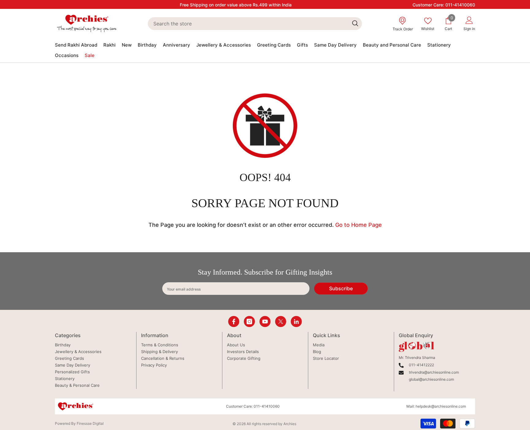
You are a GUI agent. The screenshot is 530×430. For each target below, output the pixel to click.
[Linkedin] (296, 321)
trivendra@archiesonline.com (434, 372)
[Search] (255, 23)
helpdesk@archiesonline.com (441, 406)
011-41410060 (460, 4)
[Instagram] (249, 321)
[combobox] (248, 23)
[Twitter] (280, 321)
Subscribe (341, 288)
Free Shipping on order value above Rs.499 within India (236, 4)
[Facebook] (233, 321)
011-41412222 (421, 365)
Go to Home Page (358, 225)
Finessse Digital (90, 423)
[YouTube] (265, 321)
